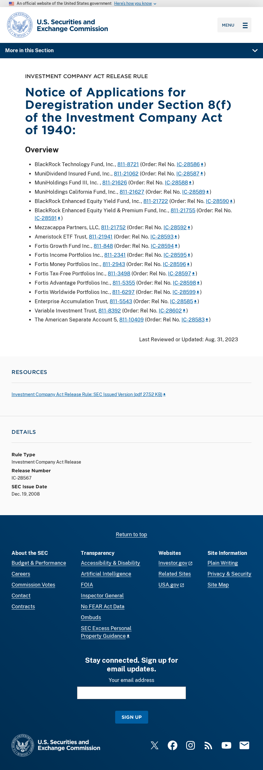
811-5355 (124, 283)
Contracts (23, 607)
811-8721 (128, 164)
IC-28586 (188, 164)
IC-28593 (162, 237)
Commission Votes (33, 585)
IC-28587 (187, 174)
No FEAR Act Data (102, 607)
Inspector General (102, 596)
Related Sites (174, 574)
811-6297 (123, 292)
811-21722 (155, 201)
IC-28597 (179, 274)
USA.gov (168, 585)
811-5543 (121, 301)
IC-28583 (193, 320)
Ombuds (91, 617)
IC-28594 (162, 246)
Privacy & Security (229, 574)
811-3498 (119, 274)
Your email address (131, 680)
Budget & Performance (39, 563)
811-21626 (114, 183)
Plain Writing (223, 563)
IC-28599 (184, 292)
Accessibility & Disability (110, 563)
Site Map (218, 585)
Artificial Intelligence (106, 574)
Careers (21, 574)
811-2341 (115, 255)
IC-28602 (170, 311)
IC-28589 (193, 192)
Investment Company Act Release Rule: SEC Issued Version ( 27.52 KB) (87, 394)
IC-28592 (175, 227)
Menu (228, 25)
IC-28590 (217, 201)
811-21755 (183, 210)
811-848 (103, 246)
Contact (21, 596)
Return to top (131, 534)
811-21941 (101, 237)
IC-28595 (175, 255)
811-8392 (109, 311)
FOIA (87, 585)
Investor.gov (172, 563)
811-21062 (126, 174)
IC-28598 (184, 283)
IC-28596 (174, 264)
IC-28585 (181, 301)
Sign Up (132, 717)
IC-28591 (46, 218)
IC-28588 (176, 183)
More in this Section (29, 50)
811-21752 (113, 227)
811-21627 (132, 192)
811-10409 (131, 320)
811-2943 (114, 264)
